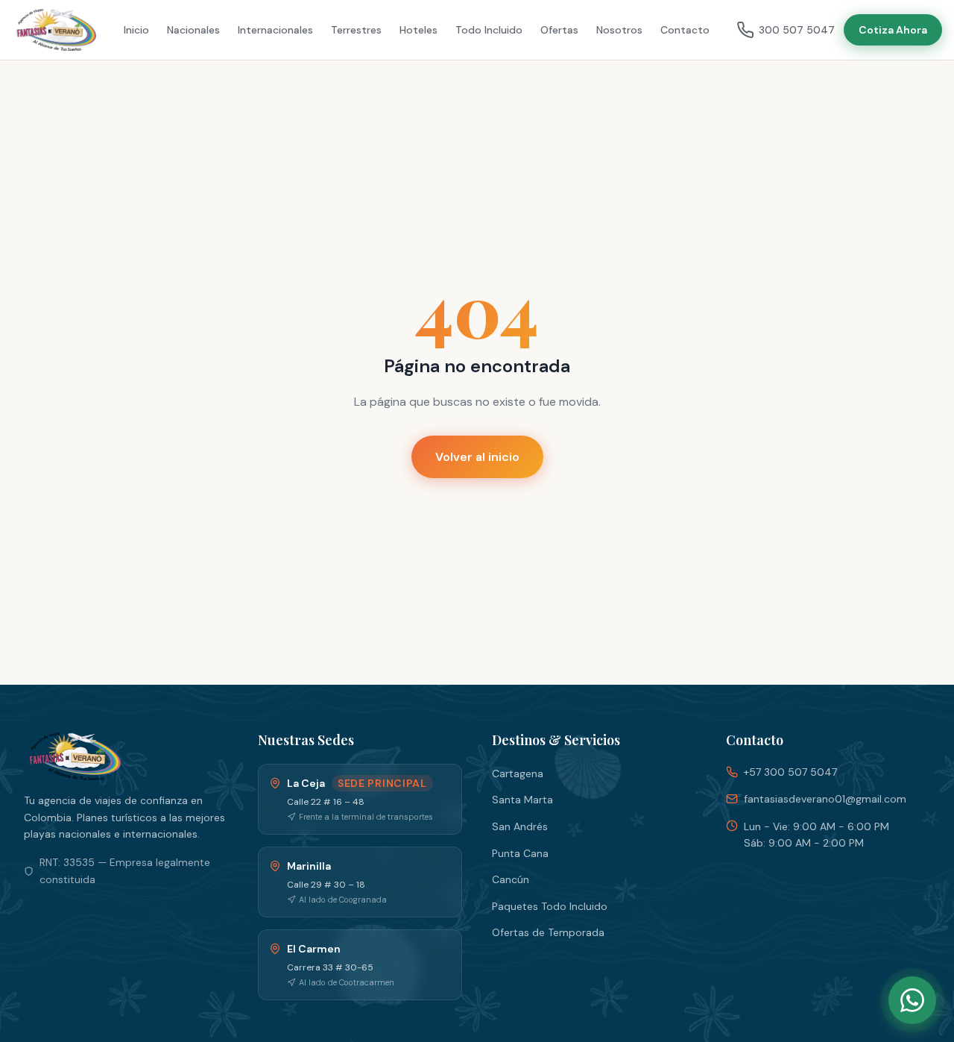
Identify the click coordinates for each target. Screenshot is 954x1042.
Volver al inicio (477, 457)
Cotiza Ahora (893, 30)
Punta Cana (520, 853)
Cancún (510, 879)
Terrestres (356, 30)
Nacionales (193, 30)
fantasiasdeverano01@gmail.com (825, 799)
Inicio (136, 30)
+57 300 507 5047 (790, 772)
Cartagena (517, 773)
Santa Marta (522, 799)
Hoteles (418, 30)
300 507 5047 (797, 30)
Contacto (685, 30)
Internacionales (275, 30)
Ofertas (559, 30)
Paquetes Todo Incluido (549, 906)
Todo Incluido (488, 30)
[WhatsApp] (912, 1000)
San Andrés (520, 826)
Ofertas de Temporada (548, 932)
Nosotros (619, 30)
